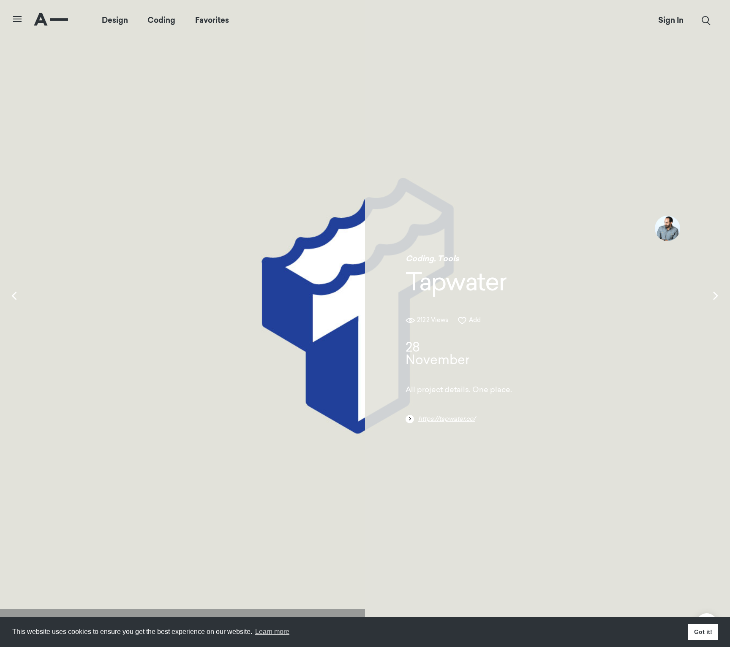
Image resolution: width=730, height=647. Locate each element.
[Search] (706, 20)
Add (475, 320)
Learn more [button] (272, 631)
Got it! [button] (703, 631)
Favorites (212, 20)
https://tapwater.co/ (446, 419)
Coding (161, 20)
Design (115, 20)
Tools (448, 258)
